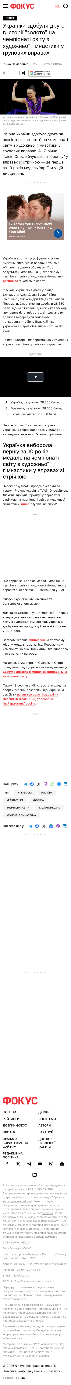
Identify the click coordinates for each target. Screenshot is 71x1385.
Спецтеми (47, 1119)
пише (25, 504)
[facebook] (7, 1163)
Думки (44, 1112)
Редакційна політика (13, 1155)
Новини (9, 1112)
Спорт (10, 18)
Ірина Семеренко (15, 64)
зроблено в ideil (15, 1378)
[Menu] (5, 6)
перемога (26, 792)
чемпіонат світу (18, 807)
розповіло (10, 281)
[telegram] (29, 1163)
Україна (47, 792)
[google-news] (62, 1163)
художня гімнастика (22, 815)
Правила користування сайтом (15, 1143)
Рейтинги (11, 1119)
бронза (39, 800)
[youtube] (40, 1163)
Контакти (54, 1371)
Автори (44, 1125)
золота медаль (50, 807)
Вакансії (45, 1132)
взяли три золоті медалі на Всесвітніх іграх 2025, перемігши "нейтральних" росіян (30, 698)
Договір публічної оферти (46, 1143)
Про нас (9, 1132)
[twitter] (18, 1163)
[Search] (65, 6)
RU (58, 6)
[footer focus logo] (20, 1101)
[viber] (51, 1163)
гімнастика (15, 800)
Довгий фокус (15, 1125)
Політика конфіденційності (23, 1371)
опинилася (36, 640)
